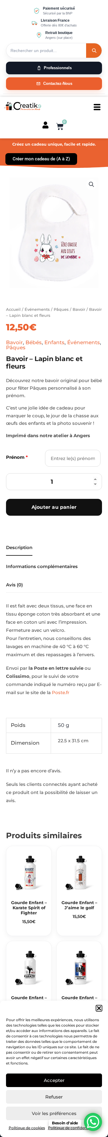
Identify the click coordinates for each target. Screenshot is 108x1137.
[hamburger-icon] (97, 107)
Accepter (54, 1080)
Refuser (54, 1097)
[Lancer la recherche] (94, 50)
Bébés (34, 342)
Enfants (54, 342)
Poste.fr (60, 692)
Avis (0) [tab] (14, 585)
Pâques (61, 309)
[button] (99, 1008)
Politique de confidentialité (72, 1128)
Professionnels (58, 68)
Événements (37, 309)
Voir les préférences (54, 1113)
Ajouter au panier (54, 507)
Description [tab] (19, 547)
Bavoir (79, 309)
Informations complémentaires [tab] (42, 566)
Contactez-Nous (57, 83)
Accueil (13, 309)
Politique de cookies (27, 1128)
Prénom (17, 457)
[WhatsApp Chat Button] (93, 1122)
